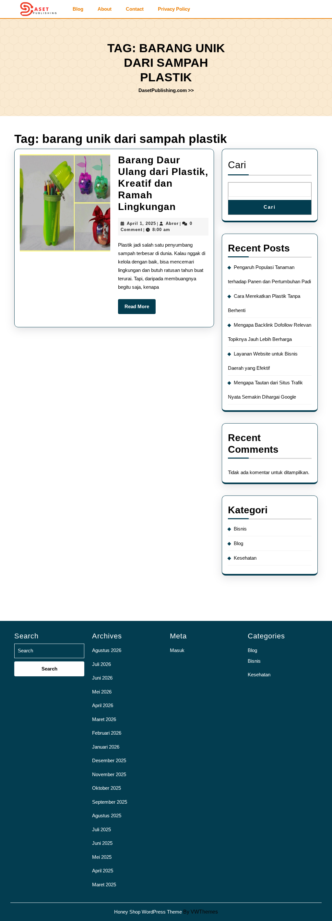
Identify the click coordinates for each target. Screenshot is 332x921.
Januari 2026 (105, 747)
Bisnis (240, 528)
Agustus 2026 (106, 650)
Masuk (177, 650)
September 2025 (109, 802)
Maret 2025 (104, 884)
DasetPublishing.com (162, 90)
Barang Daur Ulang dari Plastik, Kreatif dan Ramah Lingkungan (163, 183)
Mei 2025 (102, 857)
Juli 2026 (101, 664)
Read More (140, 308)
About (105, 9)
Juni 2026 (102, 678)
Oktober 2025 (106, 788)
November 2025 (109, 774)
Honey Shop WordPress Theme (148, 912)
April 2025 (102, 870)
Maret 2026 (104, 719)
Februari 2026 (106, 733)
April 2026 (102, 705)
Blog (78, 9)
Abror (172, 223)
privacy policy (174, 9)
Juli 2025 (101, 829)
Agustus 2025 (106, 815)
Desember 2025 (109, 760)
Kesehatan (245, 558)
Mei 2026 (102, 691)
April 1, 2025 (141, 223)
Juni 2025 (102, 843)
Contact (135, 9)
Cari (237, 164)
